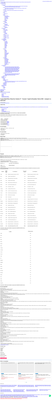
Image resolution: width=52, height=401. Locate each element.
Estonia (22, 389)
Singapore (46, 389)
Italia (5, 69)
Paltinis (6, 55)
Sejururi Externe (4, 4)
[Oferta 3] (26, 382)
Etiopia (24, 389)
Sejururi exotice (4, 28)
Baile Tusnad (35, 394)
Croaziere (3, 76)
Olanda (18, 70)
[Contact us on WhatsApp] (50, 396)
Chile (17, 67)
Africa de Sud (6, 66)
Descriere (3, 109)
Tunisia (6, 26)
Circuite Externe (4, 65)
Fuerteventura (6, 15)
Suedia (7, 71)
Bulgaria (4, 9)
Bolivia (9, 67)
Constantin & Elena (9, 10)
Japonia (7, 69)
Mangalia (6, 45)
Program (3, 110)
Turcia (4, 7)
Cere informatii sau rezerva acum (6, 111)
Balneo (3, 394)
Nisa (24, 81)
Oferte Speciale (2, 90)
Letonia (12, 69)
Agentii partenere (9, 395)
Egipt (4, 23)
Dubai (4, 386)
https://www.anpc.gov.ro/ (17, 397)
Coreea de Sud (2, 391)
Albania (6, 73)
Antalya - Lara (21, 8)
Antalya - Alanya (9, 8)
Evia (7, 386)
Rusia (42, 389)
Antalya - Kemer (17, 8)
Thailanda (4, 32)
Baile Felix (6, 58)
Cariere (33, 395)
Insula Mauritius (7, 36)
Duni (5, 386)
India (7, 68)
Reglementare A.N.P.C (24, 397)
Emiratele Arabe (5, 29)
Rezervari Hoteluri (4, 85)
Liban (32, 389)
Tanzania (4, 38)
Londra (19, 81)
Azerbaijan (1, 390)
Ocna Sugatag (6, 61)
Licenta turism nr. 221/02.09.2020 (28, 396)
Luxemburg (16, 69)
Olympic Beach (30, 386)
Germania (9, 74)
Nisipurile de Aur (16, 10)
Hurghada (6, 24)
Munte (4, 394)
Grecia (4, 5)
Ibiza (5, 19)
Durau (5, 52)
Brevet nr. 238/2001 (35, 396)
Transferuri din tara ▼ (3, 166)
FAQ (25, 395)
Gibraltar (6, 68)
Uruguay (17, 71)
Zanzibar (11, 72)
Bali (5, 31)
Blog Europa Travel (19, 395)
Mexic (12, 70)
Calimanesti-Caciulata (7, 62)
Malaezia (9, 70)
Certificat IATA (2, 397)
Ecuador (11, 391)
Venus (26, 394)
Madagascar (6, 70)
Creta (1, 386)
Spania (48, 389)
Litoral (4, 40)
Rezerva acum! (50, 1)
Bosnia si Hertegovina (11, 73)
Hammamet (6, 27)
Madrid (21, 81)
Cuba (9, 391)
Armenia (8, 389)
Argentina (15, 66)
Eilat (11, 81)
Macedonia (17, 74)
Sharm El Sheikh (7, 25)
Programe (3, 77)
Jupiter (15, 394)
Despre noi (30, 395)
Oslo (26, 81)
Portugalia (4, 21)
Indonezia (10, 68)
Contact (28, 395)
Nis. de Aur (25, 386)
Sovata (6, 64)
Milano (23, 81)
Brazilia (11, 67)
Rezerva (8, 121)
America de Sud (10, 66)
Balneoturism (5, 57)
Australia (18, 66)
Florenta (13, 81)
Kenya (9, 69)
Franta (4, 12)
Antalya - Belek (13, 8)
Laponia (6, 11)
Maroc (11, 70)
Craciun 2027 (5, 84)
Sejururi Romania (4, 39)
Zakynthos (36, 386)
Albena (6, 10)
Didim (2, 386)
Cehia (17, 73)
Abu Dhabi (6, 30)
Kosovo (15, 74)
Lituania (14, 69)
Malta (32, 390)
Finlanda (16, 390)
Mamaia (6, 44)
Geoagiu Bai (6, 60)
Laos (10, 69)
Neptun (21, 394)
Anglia (13, 66)
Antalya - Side (24, 8)
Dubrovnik (6, 13)
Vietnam (9, 72)
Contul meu (2, 2)
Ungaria (15, 71)
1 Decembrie (4, 82)
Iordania (12, 68)
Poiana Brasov (6, 53)
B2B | (6, 395)
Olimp (5, 46)
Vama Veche (23, 394)
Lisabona (17, 81)
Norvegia (16, 70)
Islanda (17, 68)
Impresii (4, 395)
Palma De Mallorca (7, 16)
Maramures (6, 54)
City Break (4, 80)
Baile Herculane (7, 59)
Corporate (23, 395)
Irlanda (15, 68)
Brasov (6, 50)
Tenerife (6, 20)
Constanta (6, 41)
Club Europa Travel (14, 395)
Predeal (6, 56)
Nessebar (13, 10)
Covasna (6, 51)
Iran (13, 68)
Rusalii (4, 78)
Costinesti (7, 394)
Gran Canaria (6, 18)
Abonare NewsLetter (2, 89)
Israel (18, 68)
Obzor (19, 10)
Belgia (7, 67)
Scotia (44, 389)
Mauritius (4, 35)
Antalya (6, 8)
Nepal (14, 70)
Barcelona (7, 81)
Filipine (14, 390)
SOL (20, 397)
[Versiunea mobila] (4, 0)
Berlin (10, 81)
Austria (4, 14)
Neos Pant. (20, 386)
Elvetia (6, 74)
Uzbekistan (6, 72)
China (19, 67)
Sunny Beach (21, 10)
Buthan (13, 67)
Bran (5, 49)
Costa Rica (5, 391)
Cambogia (15, 67)
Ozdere (33, 386)
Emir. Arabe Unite (19, 389)
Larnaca (15, 81)
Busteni (48, 394)
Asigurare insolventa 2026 (7, 397)
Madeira (6, 22)
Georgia (20, 390)
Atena (5, 81)
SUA (5, 71)
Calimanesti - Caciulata (40, 394)
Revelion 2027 (5, 75)
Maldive (4, 34)
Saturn (5, 47)
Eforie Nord (6, 42)
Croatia (19, 73)
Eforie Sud (6, 43)
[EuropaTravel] (2, 0)
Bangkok (6, 33)
